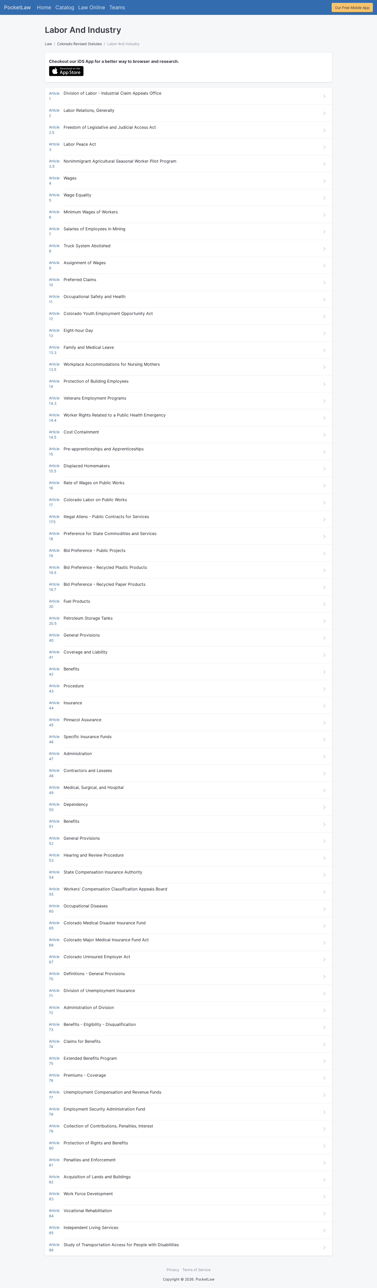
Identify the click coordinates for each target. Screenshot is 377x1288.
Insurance (73, 702)
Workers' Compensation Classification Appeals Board (115, 888)
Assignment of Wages (85, 262)
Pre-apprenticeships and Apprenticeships (104, 448)
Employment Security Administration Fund (104, 1109)
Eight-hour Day (78, 330)
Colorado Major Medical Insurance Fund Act (106, 939)
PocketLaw (17, 7)
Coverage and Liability (85, 652)
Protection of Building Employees (96, 381)
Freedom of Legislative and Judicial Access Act (110, 127)
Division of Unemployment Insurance (99, 990)
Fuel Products (77, 601)
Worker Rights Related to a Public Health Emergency (115, 415)
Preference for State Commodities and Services (110, 533)
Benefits (71, 668)
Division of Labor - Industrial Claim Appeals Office (112, 93)
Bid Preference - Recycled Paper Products (104, 584)
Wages (70, 178)
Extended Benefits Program (90, 1058)
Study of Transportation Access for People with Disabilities (121, 1244)
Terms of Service (196, 1269)
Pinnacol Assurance (82, 719)
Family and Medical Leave (89, 347)
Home (44, 7)
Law (48, 44)
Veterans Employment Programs (95, 398)
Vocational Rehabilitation (88, 1210)
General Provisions (82, 635)
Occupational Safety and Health (94, 296)
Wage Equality (77, 194)
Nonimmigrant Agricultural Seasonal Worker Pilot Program (120, 161)
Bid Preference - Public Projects (94, 550)
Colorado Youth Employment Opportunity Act (108, 313)
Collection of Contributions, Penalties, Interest (108, 1125)
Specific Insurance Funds (88, 736)
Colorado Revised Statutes (79, 44)
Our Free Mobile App (352, 7)
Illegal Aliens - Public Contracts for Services (106, 516)
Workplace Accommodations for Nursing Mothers (112, 364)
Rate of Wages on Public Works (94, 482)
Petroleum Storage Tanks (88, 618)
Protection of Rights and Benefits (96, 1142)
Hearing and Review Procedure (94, 855)
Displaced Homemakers (87, 465)
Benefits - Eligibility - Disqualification (100, 1024)
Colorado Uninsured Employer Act (97, 956)
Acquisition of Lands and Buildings (97, 1176)
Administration (78, 753)
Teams (117, 7)
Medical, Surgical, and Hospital (94, 787)
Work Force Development (88, 1193)
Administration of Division (89, 1007)
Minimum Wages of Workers (91, 211)
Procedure (74, 685)
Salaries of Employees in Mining (94, 228)
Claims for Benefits (82, 1041)
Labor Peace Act (80, 144)
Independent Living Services (91, 1227)
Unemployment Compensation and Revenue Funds (112, 1092)
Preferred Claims (80, 279)
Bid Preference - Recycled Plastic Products (105, 567)
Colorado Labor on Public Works (95, 499)
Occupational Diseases (86, 905)
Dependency (76, 804)
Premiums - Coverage (85, 1075)
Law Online (91, 7)
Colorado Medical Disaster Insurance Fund (105, 922)
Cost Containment (81, 431)
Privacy (173, 1269)
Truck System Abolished (87, 245)
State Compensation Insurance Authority (103, 872)
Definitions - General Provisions (94, 973)
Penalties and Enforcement (90, 1159)
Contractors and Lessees (88, 770)
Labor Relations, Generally (89, 110)
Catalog (64, 7)
